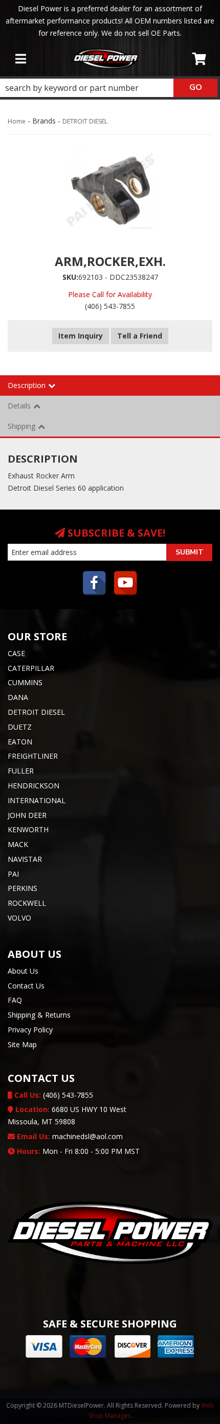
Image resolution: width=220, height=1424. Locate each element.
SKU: (70, 277)
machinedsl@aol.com (69, 1136)
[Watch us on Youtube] (126, 584)
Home (17, 121)
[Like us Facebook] (94, 584)
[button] (108, 88)
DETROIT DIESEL (84, 121)
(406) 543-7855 (52, 1095)
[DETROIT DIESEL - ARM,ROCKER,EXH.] (110, 187)
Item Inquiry (80, 336)
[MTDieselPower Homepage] (105, 58)
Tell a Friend (139, 336)
